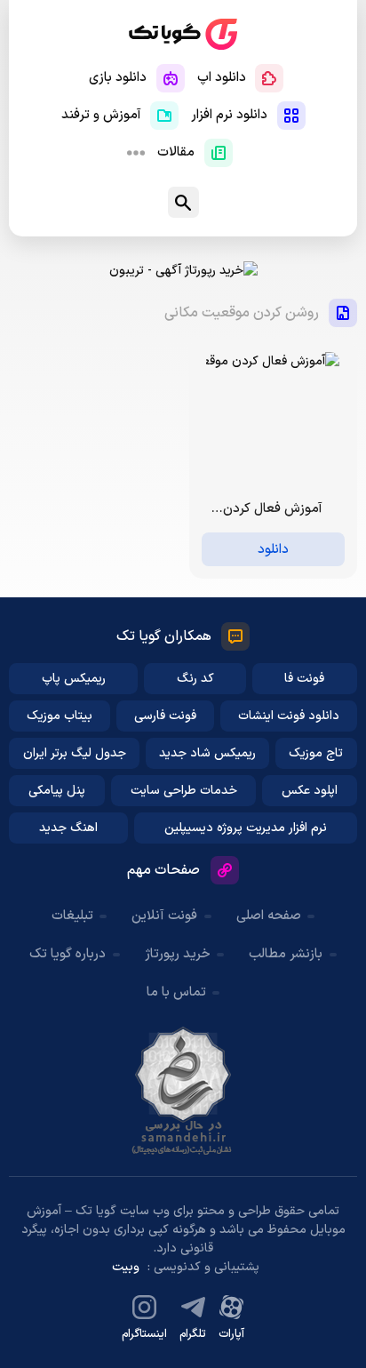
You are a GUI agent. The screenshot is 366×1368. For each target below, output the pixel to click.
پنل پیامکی (56, 790)
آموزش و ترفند (101, 115)
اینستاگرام (144, 1334)
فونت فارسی (165, 716)
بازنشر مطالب (285, 954)
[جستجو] (183, 202)
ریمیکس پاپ (74, 678)
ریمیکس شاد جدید (207, 753)
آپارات (231, 1334)
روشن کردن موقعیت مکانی (241, 313)
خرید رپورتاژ (178, 954)
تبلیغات (72, 916)
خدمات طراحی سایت (184, 790)
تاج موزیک (316, 753)
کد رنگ (195, 678)
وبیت (125, 1267)
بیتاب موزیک (59, 716)
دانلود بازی (118, 78)
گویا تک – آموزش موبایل (183, 34)
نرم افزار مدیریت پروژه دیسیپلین (245, 828)
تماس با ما (176, 992)
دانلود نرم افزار (229, 115)
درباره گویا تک (67, 954)
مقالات (176, 152)
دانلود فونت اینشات (288, 716)
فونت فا (304, 678)
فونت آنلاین (164, 916)
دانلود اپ (221, 78)
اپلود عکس (310, 790)
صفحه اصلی (268, 916)
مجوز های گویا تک (183, 1090)
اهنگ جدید (68, 828)
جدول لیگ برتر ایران (74, 753)
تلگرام (192, 1334)
